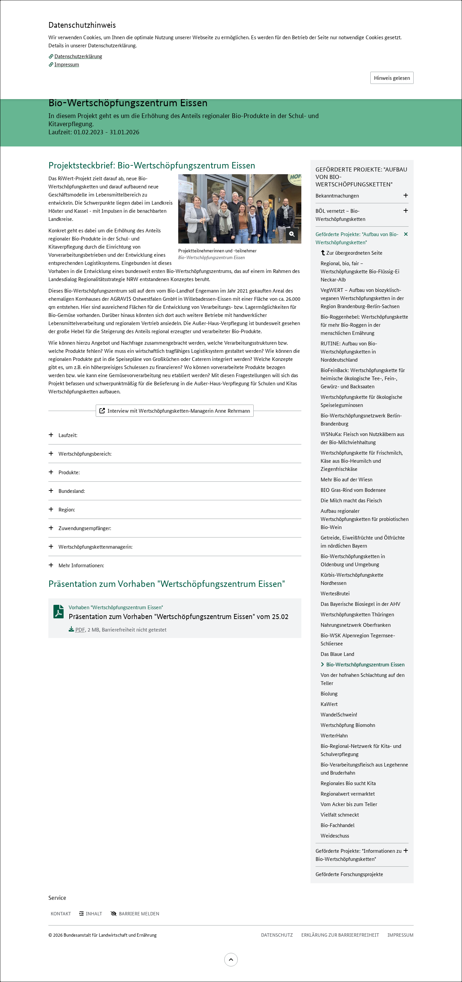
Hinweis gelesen (392, 77)
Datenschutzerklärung (78, 56)
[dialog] (231, 491)
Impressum (66, 64)
